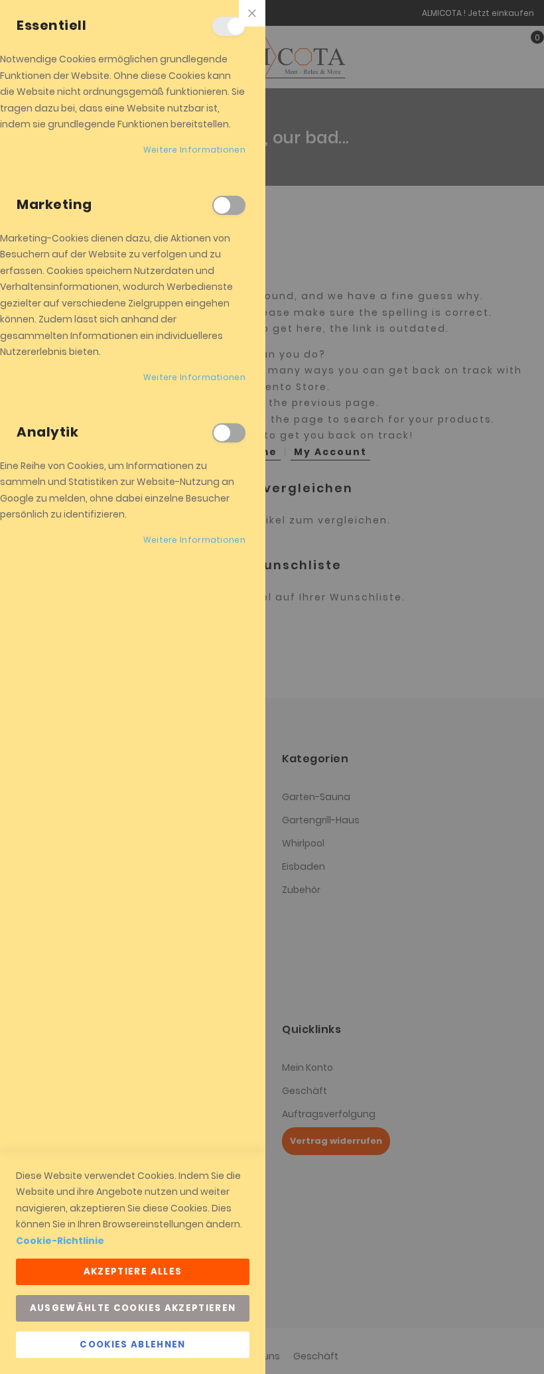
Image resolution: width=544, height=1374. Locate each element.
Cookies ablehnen (133, 1344)
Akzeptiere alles (133, 1271)
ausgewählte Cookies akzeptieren (133, 1308)
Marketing (228, 205)
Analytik (228, 433)
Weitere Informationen (194, 149)
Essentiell (228, 26)
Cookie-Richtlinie (60, 1240)
